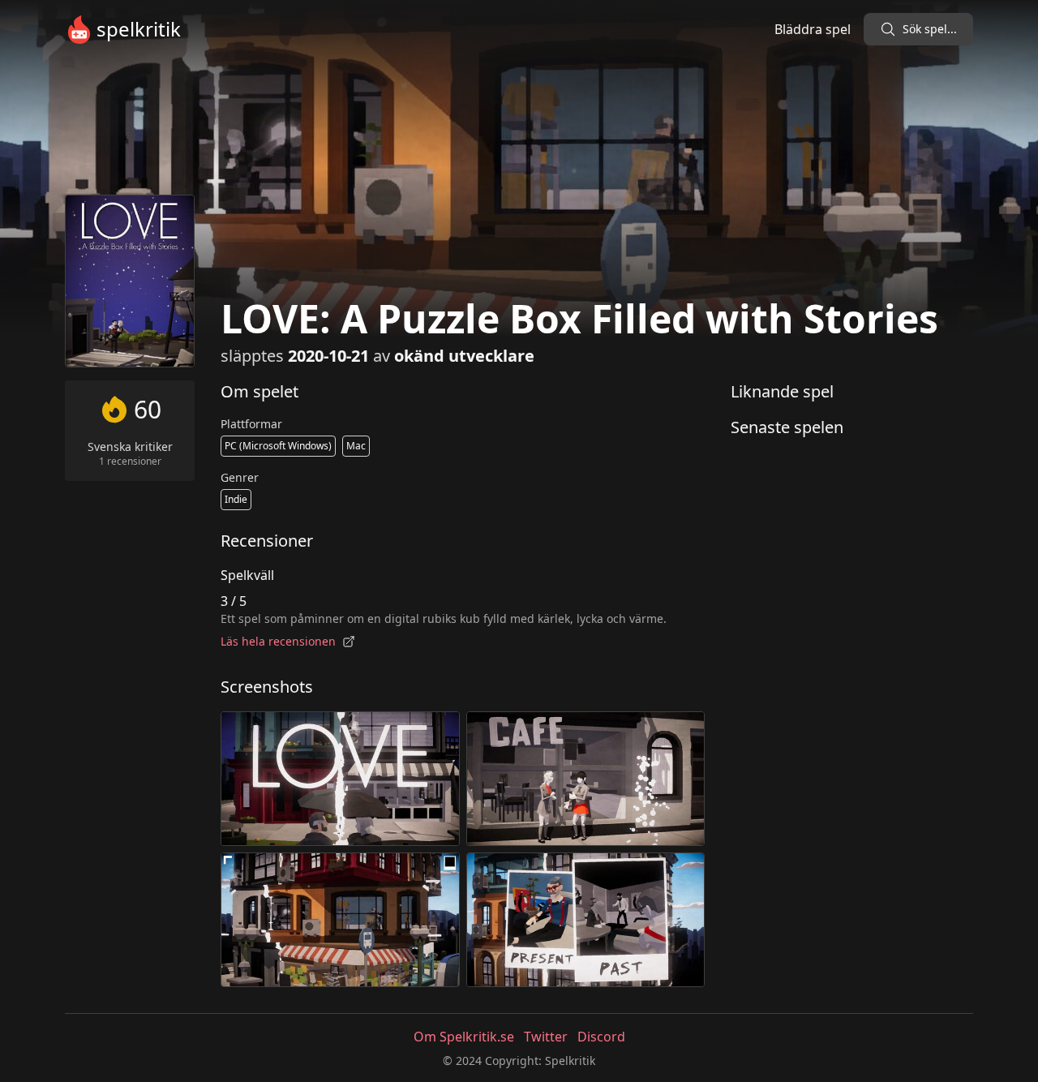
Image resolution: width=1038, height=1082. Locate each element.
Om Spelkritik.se (464, 1037)
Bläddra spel (812, 29)
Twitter (546, 1037)
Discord (601, 1037)
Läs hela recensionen (278, 641)
